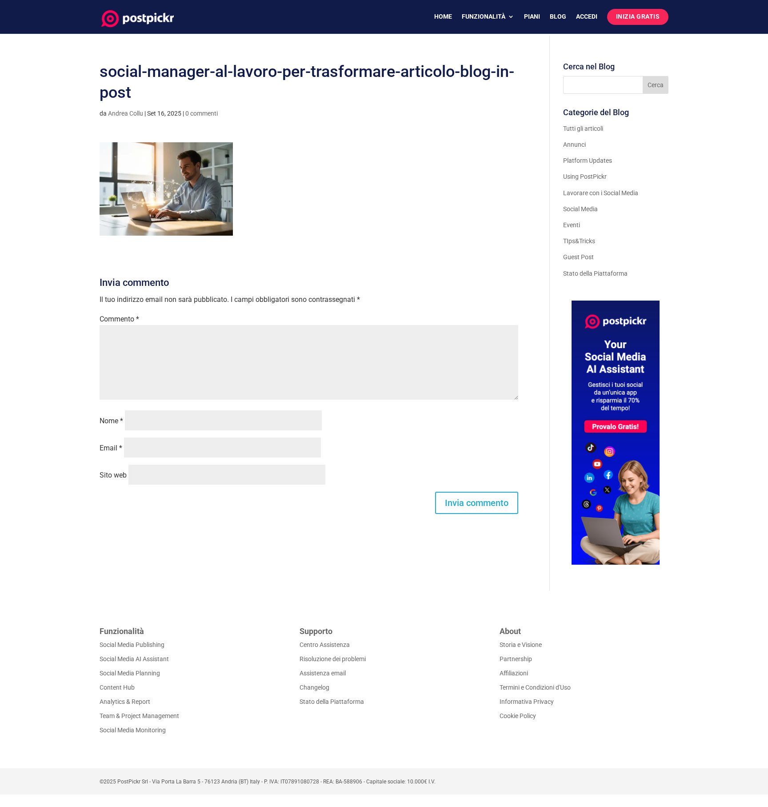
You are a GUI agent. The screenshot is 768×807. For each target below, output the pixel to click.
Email (111, 448)
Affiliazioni (514, 673)
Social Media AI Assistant (134, 658)
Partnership (516, 658)
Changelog (314, 687)
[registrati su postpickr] (615, 432)
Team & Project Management (139, 715)
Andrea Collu (125, 113)
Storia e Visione (521, 644)
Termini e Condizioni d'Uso (535, 687)
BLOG (558, 16)
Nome (111, 421)
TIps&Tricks (579, 241)
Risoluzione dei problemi (333, 658)
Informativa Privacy (527, 701)
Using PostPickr (585, 176)
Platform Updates (587, 160)
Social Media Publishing (132, 644)
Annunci (574, 144)
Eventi (571, 225)
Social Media (580, 209)
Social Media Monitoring (133, 730)
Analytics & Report (125, 701)
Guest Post (578, 257)
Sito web (113, 475)
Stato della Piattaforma (595, 273)
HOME (443, 16)
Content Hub (117, 687)
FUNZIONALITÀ (483, 16)
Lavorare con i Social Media (600, 193)
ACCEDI (586, 16)
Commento (119, 319)
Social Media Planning (130, 673)
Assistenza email (323, 673)
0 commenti (201, 113)
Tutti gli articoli (583, 128)
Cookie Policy (518, 715)
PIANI (532, 16)
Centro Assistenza (325, 644)
